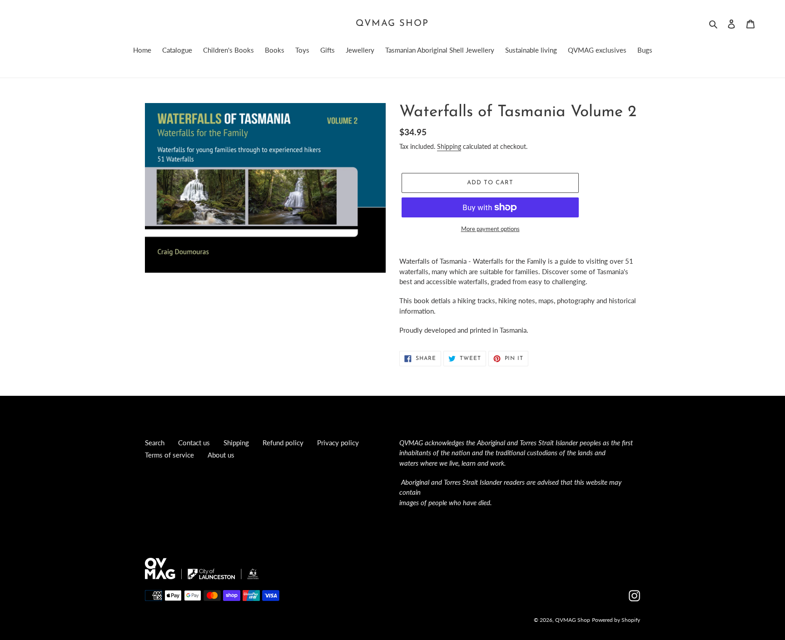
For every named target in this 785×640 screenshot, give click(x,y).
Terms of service (169, 455)
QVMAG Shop (392, 23)
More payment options (490, 228)
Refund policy (283, 442)
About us (221, 455)
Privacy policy (338, 442)
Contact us (194, 442)
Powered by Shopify (616, 619)
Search (154, 442)
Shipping (449, 146)
